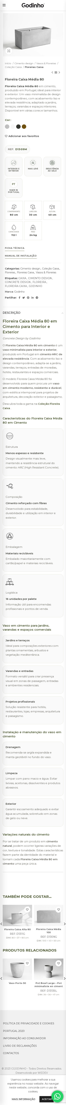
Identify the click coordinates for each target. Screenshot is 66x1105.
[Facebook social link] (19, 297)
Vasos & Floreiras (46, 63)
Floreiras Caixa (34, 67)
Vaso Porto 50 (17, 983)
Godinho (19, 291)
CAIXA (22, 278)
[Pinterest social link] (28, 297)
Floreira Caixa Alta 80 (17, 929)
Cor (7, 120)
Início (8, 63)
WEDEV (43, 1072)
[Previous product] (52, 72)
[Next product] (59, 72)
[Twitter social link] (23, 297)
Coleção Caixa (13, 67)
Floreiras (10, 272)
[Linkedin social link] (32, 297)
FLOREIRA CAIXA (16, 286)
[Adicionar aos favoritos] (27, 910)
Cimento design (24, 63)
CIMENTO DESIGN (40, 278)
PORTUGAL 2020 (14, 1031)
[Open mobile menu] (4, 5)
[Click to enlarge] (8, 50)
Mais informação (23, 1099)
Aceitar (47, 1099)
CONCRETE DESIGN (18, 282)
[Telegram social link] (37, 297)
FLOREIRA (39, 282)
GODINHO (35, 286)
